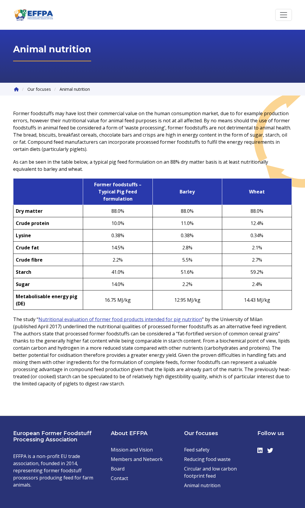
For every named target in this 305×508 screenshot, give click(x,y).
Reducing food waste (207, 459)
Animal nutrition (202, 485)
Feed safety (196, 449)
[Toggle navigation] (283, 15)
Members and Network (137, 459)
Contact (119, 478)
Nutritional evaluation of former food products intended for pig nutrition (120, 319)
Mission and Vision (132, 449)
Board (118, 468)
